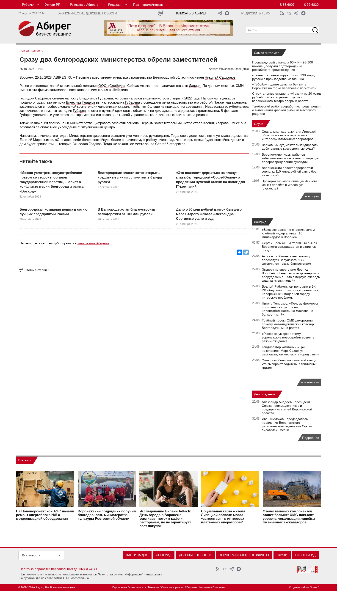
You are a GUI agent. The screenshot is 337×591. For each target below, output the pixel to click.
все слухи (312, 196)
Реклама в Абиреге (84, 4)
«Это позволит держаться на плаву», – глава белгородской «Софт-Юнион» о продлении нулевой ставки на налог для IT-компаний (210, 180)
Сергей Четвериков (170, 144)
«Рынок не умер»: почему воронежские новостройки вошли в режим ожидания (288, 337)
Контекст (24, 460)
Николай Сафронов (220, 77)
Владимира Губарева (96, 98)
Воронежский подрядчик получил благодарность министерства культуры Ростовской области (107, 514)
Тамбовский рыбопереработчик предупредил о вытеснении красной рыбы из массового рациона (286, 109)
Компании (204, 587)
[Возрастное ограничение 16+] (160, 13)
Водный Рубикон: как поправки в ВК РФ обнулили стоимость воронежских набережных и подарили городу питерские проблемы (290, 292)
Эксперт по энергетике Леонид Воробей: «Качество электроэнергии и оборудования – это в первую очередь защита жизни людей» (291, 275)
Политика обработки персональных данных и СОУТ (58, 569)
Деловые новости (195, 555)
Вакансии (153, 587)
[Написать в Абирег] (227, 13)
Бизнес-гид (305, 555)
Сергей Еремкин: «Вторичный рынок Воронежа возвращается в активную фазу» (289, 246)
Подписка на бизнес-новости (129, 587)
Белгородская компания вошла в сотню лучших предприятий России (53, 211)
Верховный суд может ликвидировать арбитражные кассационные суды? (290, 146)
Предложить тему (255, 13)
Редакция (115, 4)
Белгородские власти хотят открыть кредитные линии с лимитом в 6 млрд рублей (130, 177)
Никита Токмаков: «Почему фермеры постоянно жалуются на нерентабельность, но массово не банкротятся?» (290, 309)
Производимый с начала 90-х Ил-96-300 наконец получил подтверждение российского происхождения (282, 65)
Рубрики (28, 4)
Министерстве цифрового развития (98, 123)
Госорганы (219, 587)
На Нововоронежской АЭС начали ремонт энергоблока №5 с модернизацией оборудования (45, 514)
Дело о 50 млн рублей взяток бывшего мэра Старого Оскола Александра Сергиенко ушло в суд (209, 214)
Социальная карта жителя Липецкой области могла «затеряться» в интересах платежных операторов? (289, 135)
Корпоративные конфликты (244, 555)
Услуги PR (52, 4)
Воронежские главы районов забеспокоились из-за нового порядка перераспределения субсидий (290, 158)
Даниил (195, 86)
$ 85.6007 (287, 4)
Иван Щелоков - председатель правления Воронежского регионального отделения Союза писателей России (287, 424)
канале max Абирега (93, 243)
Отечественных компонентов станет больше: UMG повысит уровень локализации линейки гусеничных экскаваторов (289, 516)
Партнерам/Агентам (148, 4)
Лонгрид (260, 222)
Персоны (191, 587)
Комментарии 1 (38, 270)
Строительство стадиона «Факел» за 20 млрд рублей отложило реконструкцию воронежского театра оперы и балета (286, 97)
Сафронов (43, 98)
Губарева (132, 102)
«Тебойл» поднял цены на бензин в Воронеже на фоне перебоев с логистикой (284, 86)
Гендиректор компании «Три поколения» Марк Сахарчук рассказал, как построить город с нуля (290, 350)
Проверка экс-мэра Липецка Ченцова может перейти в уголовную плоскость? (290, 184)
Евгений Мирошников (36, 140)
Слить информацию (172, 587)
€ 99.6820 (311, 4)
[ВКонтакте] (239, 252)
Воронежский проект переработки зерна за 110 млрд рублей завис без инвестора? (289, 171)
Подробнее (310, 438)
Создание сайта (298, 587)
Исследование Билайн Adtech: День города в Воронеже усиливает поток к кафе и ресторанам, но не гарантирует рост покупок (165, 518)
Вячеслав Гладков (80, 102)
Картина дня (137, 555)
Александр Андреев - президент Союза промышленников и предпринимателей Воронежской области (287, 407)
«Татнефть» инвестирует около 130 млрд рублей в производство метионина (283, 77)
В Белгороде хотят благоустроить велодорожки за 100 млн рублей (126, 211)
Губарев (79, 111)
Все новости (31, 555)
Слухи (258, 124)
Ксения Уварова (216, 123)
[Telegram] (246, 252)
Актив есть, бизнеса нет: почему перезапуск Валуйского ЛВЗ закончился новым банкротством (286, 259)
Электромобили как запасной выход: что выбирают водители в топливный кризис (289, 363)
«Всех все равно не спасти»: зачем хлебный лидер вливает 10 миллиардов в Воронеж (288, 233)
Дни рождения (265, 394)
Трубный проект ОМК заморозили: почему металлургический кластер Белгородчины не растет (288, 324)
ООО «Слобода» (111, 86)
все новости (310, 382)
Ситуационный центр (96, 127)
